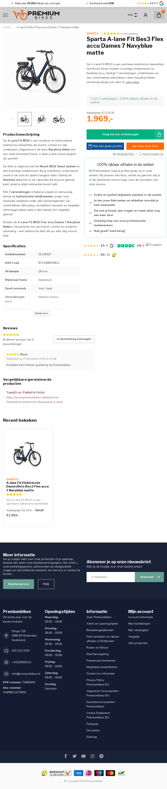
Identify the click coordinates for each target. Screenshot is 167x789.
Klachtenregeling (98, 654)
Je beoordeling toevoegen (74, 339)
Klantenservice (18, 584)
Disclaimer (93, 730)
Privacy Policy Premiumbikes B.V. (98, 682)
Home (7, 27)
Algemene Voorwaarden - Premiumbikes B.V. (103, 693)
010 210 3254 (21, 651)
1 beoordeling (129, 33)
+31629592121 (21, 662)
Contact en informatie (101, 674)
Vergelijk (134, 637)
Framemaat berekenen (101, 661)
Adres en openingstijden (102, 624)
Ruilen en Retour (97, 648)
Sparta (93, 33)
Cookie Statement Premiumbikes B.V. (98, 715)
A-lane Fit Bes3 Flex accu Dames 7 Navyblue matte (48, 27)
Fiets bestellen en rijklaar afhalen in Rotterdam (103, 639)
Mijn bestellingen (139, 624)
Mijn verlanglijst (138, 630)
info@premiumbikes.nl (26, 674)
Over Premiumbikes (99, 617)
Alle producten (138, 643)
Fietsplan (92, 724)
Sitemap (92, 737)
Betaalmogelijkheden (100, 630)
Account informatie (140, 617)
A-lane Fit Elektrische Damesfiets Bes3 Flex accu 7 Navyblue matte (27, 486)
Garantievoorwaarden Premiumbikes (101, 704)
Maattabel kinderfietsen (102, 667)
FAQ (46, 584)
